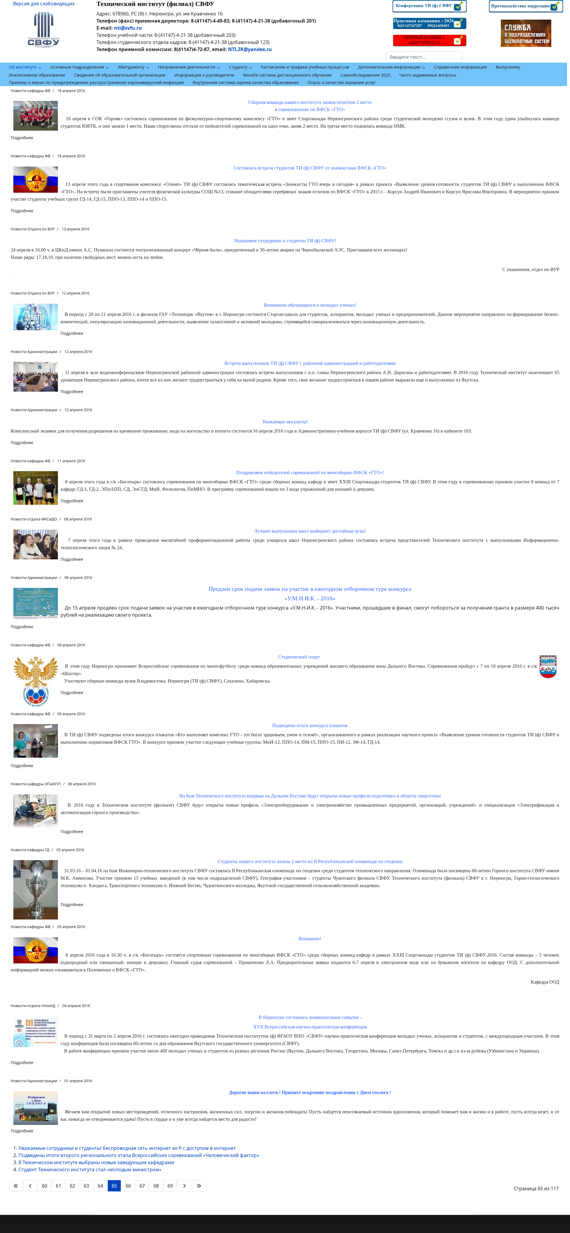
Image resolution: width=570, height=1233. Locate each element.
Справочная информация (460, 67)
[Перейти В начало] (16, 1185)
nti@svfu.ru (128, 28)
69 (170, 1186)
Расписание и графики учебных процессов (305, 67)
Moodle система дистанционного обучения (287, 75)
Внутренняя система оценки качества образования (246, 82)
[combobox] (424, 57)
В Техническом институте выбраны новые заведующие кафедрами (96, 1162)
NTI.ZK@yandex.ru (250, 49)
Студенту (238, 67)
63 (86, 1186)
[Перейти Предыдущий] (30, 1185)
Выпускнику (508, 67)
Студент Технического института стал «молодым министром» (90, 1169)
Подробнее (22, 137)
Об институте (23, 67)
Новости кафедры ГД (30, 849)
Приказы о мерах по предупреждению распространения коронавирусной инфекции (96, 82)
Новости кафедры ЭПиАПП (36, 783)
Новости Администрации (34, 351)
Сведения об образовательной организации (119, 75)
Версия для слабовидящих (44, 3)
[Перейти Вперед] (184, 1185)
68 (156, 1186)
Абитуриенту (131, 67)
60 (44, 1186)
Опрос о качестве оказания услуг (342, 82)
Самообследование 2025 (365, 75)
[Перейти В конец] (199, 1185)
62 (72, 1186)
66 (128, 1186)
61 (58, 1186)
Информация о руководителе (204, 75)
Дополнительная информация (389, 67)
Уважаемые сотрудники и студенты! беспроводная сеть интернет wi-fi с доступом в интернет (127, 1148)
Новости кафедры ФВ (30, 90)
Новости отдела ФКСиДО (34, 519)
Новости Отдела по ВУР (33, 229)
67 (142, 1186)
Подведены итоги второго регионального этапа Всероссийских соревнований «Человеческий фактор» (138, 1155)
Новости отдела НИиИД (33, 1005)
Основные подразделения (77, 67)
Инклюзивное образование (37, 75)
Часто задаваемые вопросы (427, 75)
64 (100, 1186)
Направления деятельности (186, 67)
